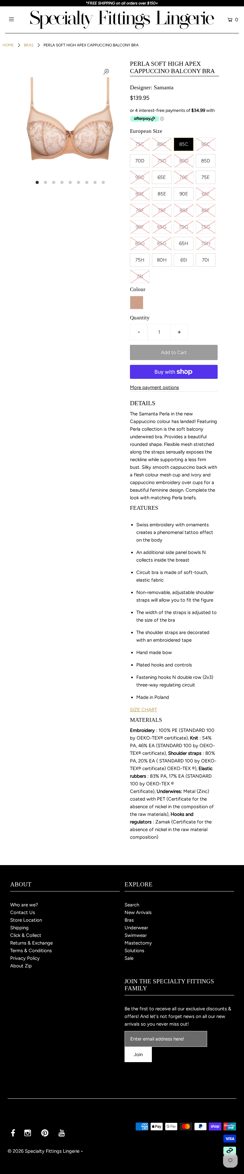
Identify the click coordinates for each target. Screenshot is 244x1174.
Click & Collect (25, 935)
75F (162, 210)
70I (205, 260)
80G (140, 243)
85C (183, 144)
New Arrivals (138, 912)
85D (205, 161)
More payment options (154, 387)
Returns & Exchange (31, 943)
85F (205, 210)
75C (139, 144)
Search (132, 905)
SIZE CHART (143, 710)
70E (184, 177)
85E (162, 194)
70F (140, 210)
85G (161, 243)
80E (139, 194)
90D (139, 177)
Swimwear (136, 935)
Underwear (136, 928)
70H (205, 243)
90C (205, 144)
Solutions (134, 950)
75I (140, 276)
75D (162, 161)
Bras (28, 45)
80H (161, 260)
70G (183, 227)
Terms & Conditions (31, 950)
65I (183, 260)
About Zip (21, 966)
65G (161, 227)
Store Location (26, 920)
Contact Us (22, 912)
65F (206, 194)
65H (183, 243)
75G (205, 227)
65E (162, 177)
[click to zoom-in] (106, 72)
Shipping (19, 928)
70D (139, 161)
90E (184, 194)
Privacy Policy (25, 958)
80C (161, 144)
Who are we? (24, 905)
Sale (129, 958)
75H (139, 260)
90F (140, 227)
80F (184, 210)
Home (8, 45)
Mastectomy (138, 943)
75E (205, 177)
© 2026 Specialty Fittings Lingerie (43, 1151)
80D (183, 161)
